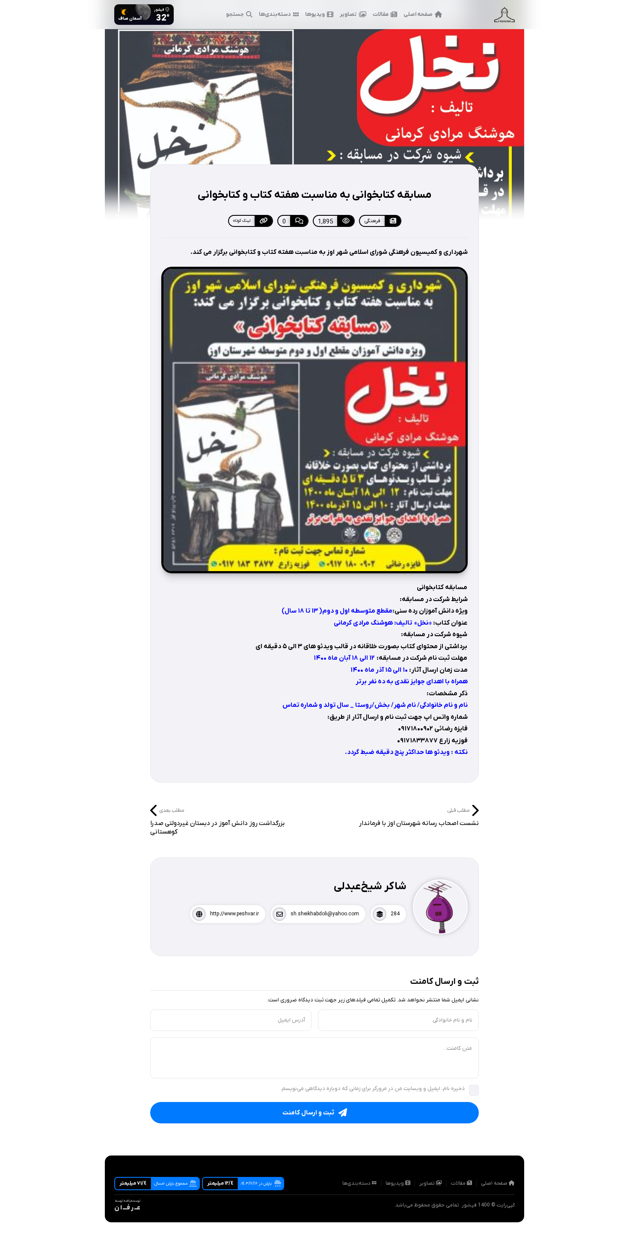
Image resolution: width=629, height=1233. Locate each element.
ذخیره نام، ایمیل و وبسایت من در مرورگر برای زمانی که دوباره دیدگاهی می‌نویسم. (372, 1088)
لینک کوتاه (241, 220)
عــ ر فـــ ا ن (127, 1208)
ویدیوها (315, 14)
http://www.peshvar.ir (234, 914)
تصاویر (348, 14)
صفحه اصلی (418, 14)
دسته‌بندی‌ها (275, 14)
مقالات (381, 14)
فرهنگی (372, 220)
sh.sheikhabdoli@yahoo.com (325, 914)
